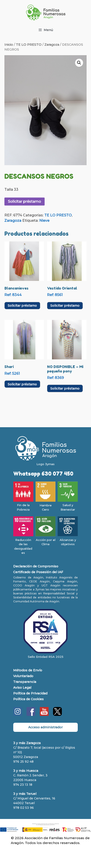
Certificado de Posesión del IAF (38, 572)
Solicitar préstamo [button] (22, 305)
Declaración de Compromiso (35, 566)
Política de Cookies (28, 699)
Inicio (8, 45)
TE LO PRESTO (29, 45)
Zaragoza (51, 45)
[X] (57, 715)
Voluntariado (23, 676)
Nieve (44, 220)
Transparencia (24, 682)
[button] (79, 63)
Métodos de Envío (27, 670)
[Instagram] (17, 715)
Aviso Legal (22, 687)
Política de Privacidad (30, 693)
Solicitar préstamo (24, 201)
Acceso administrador (45, 727)
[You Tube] (44, 715)
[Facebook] (31, 715)
